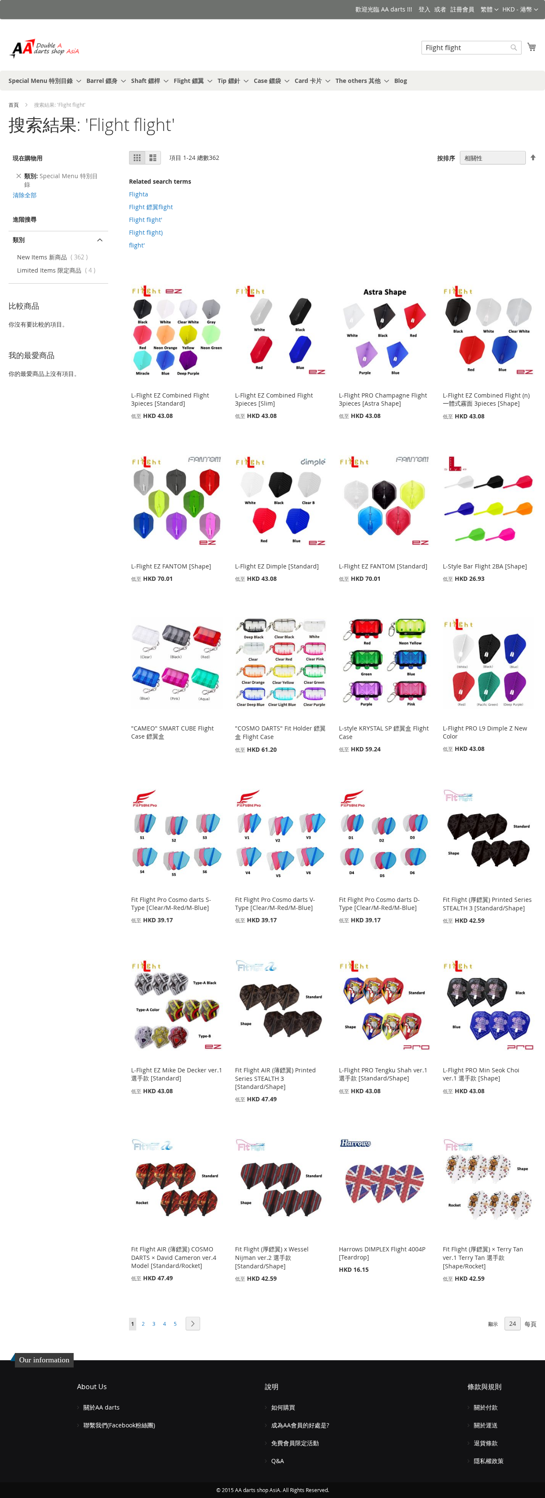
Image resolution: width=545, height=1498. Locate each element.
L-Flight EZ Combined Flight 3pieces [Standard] (170, 399)
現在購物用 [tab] (28, 158)
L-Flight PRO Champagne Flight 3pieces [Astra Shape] (383, 399)
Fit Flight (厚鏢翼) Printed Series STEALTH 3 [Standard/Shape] (487, 903)
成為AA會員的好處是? (300, 1425)
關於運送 (486, 1425)
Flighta (138, 194)
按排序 (446, 158)
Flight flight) (146, 232)
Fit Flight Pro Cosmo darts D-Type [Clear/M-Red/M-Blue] (379, 903)
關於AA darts (101, 1407)
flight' (137, 245)
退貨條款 (486, 1443)
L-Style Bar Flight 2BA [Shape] (485, 566)
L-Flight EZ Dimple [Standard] (277, 566)
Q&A (277, 1461)
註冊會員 (462, 9)
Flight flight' (145, 220)
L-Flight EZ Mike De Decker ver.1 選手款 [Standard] (176, 1074)
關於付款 (486, 1407)
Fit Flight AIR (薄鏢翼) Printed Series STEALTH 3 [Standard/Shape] (275, 1078)
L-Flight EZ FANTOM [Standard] (383, 566)
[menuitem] (42, 81)
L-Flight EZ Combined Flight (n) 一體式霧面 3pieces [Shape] (486, 399)
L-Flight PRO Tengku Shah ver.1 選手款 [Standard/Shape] (383, 1074)
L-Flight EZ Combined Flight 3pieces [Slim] (274, 399)
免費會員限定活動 (295, 1443)
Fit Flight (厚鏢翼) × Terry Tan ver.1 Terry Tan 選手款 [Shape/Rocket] (483, 1257)
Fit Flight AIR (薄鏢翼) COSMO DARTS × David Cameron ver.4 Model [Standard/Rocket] (173, 1257)
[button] (520, 9)
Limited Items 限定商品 (58, 270)
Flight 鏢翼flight (151, 207)
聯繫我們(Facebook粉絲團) (119, 1425)
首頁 (14, 104)
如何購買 (283, 1407)
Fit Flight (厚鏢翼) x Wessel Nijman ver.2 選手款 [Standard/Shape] (272, 1257)
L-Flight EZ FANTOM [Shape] (171, 566)
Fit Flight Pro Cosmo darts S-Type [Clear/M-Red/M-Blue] (171, 903)
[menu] (272, 81)
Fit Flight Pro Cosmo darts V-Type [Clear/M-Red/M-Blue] (275, 903)
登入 (424, 9)
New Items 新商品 (54, 257)
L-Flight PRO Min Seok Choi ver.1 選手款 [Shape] (481, 1074)
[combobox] (472, 47)
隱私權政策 (489, 1461)
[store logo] (45, 48)
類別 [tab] (19, 240)
